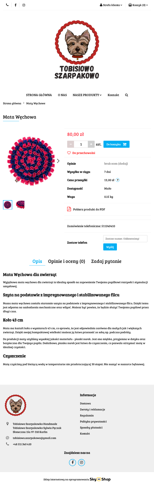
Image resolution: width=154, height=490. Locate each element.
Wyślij (110, 247)
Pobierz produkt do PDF (89, 209)
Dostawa (85, 403)
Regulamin (87, 415)
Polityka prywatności (93, 421)
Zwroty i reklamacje (92, 409)
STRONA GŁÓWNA (39, 95)
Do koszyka (113, 144)
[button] (138, 5)
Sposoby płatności (91, 427)
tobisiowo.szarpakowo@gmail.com (34, 438)
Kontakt (113, 95)
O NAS (62, 95)
